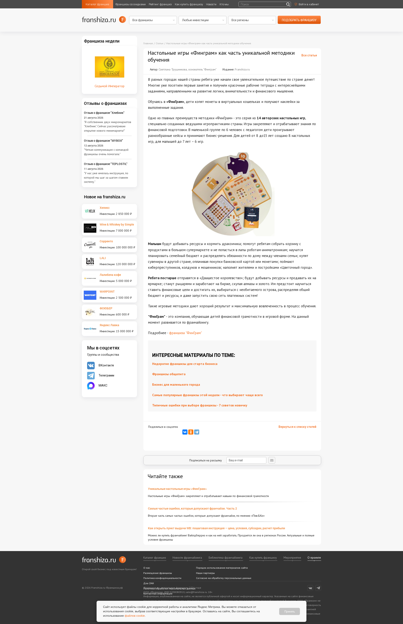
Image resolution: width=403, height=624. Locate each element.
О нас (146, 567)
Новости (211, 4)
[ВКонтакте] (184, 432)
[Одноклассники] (190, 432)
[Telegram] (196, 432)
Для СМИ (148, 583)
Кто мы (224, 4)
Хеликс (105, 208)
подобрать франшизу (299, 20)
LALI (103, 258)
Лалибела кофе (110, 275)
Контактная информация (157, 593)
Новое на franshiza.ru (104, 196)
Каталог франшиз (97, 4)
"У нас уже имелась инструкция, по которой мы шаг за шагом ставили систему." (106, 177)
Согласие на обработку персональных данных (223, 578)
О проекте (314, 557)
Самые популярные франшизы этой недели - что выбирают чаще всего (207, 395)
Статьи (159, 43)
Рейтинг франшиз (160, 4)
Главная (148, 43)
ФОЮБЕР (106, 308)
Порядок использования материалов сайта (222, 567)
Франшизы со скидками (130, 4)
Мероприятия (292, 557)
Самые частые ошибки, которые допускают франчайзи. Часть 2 (192, 508)
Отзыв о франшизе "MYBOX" (103, 141)
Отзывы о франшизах (105, 103)
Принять (289, 611)
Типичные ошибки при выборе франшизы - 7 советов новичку (199, 405)
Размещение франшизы (157, 573)
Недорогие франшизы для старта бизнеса (184, 364)
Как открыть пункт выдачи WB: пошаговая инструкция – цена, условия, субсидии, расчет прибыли (216, 528)
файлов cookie (135, 615)
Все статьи (309, 55)
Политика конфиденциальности (162, 578)
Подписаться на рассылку (206, 460)
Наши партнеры (205, 573)
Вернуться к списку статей (297, 426)
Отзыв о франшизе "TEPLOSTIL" (105, 164)
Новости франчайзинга (187, 557)
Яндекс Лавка (109, 325)
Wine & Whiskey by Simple (117, 224)
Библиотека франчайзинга (225, 557)
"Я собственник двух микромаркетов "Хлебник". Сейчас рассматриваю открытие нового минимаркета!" (107, 126)
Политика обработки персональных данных (169, 588)
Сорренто (106, 241)
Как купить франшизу (189, 4)
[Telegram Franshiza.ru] (318, 588)
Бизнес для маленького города (176, 384)
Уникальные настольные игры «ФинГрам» (177, 489)
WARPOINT (107, 291)
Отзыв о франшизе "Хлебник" (104, 113)
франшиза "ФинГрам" (185, 333)
